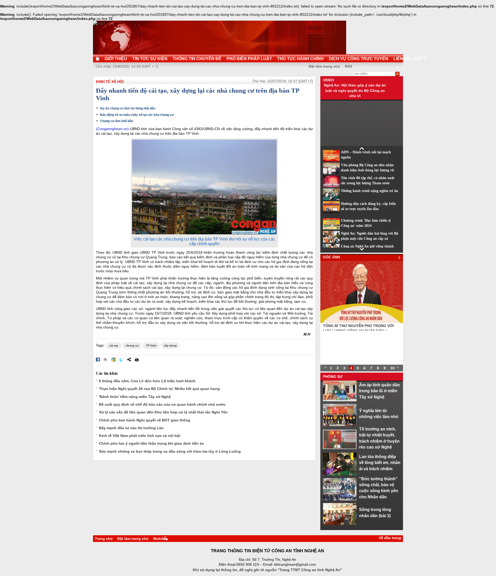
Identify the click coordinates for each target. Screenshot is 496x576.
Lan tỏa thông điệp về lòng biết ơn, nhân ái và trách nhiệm (379, 462)
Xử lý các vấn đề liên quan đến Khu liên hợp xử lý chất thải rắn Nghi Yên (163, 412)
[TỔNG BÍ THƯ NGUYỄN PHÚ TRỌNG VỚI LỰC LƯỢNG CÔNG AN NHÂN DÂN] (361, 322)
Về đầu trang (390, 538)
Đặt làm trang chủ (324, 66)
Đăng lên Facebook (98, 359)
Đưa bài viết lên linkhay (106, 359)
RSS (348, 66)
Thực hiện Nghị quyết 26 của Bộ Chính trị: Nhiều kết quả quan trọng (159, 389)
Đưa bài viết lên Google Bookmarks (113, 359)
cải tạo (113, 345)
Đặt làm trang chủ (133, 539)
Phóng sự (333, 376)
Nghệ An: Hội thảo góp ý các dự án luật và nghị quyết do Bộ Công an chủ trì (355, 90)
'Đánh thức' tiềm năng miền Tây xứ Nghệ (135, 397)
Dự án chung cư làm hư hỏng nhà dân (127, 108)
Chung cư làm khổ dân (116, 121)
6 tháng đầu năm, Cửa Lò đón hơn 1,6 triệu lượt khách (147, 381)
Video (328, 80)
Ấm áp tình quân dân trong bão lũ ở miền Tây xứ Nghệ (379, 391)
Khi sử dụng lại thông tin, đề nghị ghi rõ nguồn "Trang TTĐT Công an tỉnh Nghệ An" (267, 570)
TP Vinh (151, 345)
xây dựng (170, 345)
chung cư (132, 345)
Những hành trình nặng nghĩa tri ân (369, 191)
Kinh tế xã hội (110, 81)
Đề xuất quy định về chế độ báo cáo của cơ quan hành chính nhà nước (162, 404)
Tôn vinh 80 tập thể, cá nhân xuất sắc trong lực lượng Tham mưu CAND (367, 183)
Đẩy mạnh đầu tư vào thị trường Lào (131, 428)
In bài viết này (137, 359)
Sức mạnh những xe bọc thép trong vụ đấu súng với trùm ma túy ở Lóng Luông (170, 451)
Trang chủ (104, 539)
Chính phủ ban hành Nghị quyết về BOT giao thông (144, 420)
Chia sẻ (129, 359)
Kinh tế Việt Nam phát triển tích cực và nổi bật (139, 436)
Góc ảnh (331, 257)
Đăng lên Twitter (121, 359)
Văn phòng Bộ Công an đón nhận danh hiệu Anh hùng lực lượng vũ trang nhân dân (367, 170)
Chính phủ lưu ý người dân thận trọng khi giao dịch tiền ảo (151, 443)
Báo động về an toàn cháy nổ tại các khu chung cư (137, 115)
